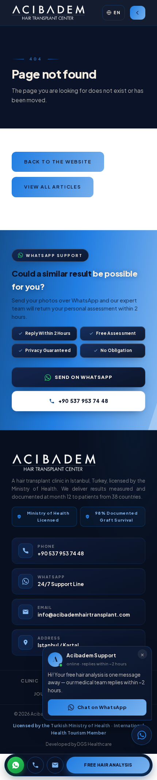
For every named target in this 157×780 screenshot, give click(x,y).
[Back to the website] (137, 13)
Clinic (30, 681)
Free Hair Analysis (108, 765)
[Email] (55, 765)
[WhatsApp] (15, 765)
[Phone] (35, 765)
